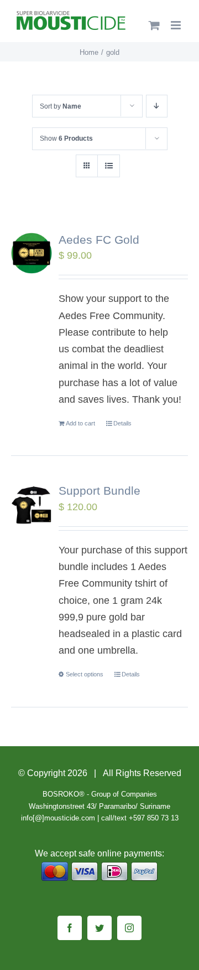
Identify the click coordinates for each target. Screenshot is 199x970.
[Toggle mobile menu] (176, 25)
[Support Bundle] (31, 504)
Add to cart (80, 423)
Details (122, 423)
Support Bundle (99, 490)
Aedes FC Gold (99, 239)
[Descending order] (156, 106)
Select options (84, 674)
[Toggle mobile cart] (154, 25)
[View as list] (108, 166)
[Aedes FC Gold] (31, 253)
